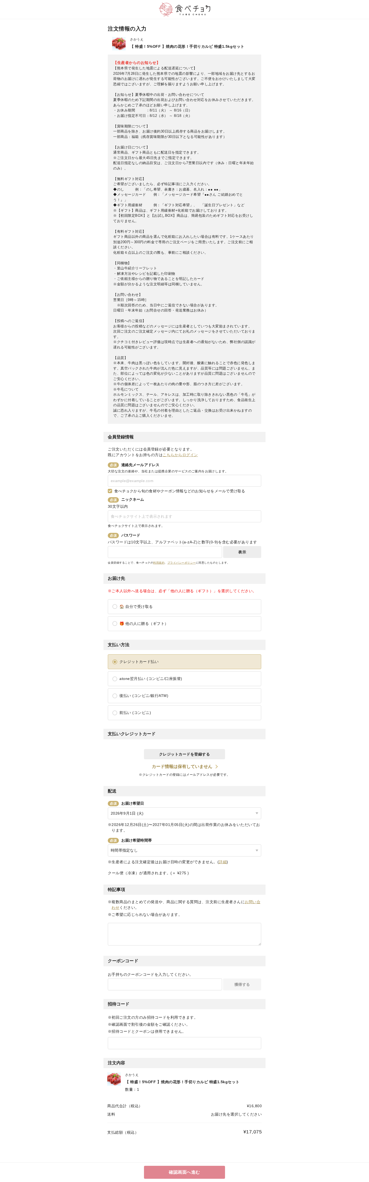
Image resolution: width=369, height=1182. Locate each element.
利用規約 (159, 562)
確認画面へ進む (184, 1172)
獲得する (242, 984)
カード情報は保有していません (182, 766)
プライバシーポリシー (181, 562)
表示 (242, 552)
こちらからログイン (180, 455)
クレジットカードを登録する (184, 754)
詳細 (223, 862)
